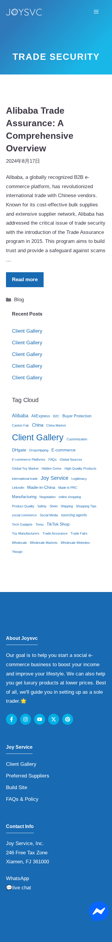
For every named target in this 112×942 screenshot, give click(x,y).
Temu (40, 524)
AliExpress (40, 416)
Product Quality (23, 506)
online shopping (70, 497)
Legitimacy (79, 478)
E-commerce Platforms (28, 459)
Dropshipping (38, 450)
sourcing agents (74, 515)
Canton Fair (20, 425)
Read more (25, 279)
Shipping (67, 506)
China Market (56, 425)
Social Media (49, 515)
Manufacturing (24, 496)
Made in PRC (67, 487)
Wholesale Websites (75, 542)
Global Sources (71, 459)
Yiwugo (17, 551)
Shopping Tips (86, 506)
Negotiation (47, 497)
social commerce (24, 515)
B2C (56, 416)
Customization (77, 439)
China (37, 425)
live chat (21, 888)
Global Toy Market (25, 468)
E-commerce (63, 450)
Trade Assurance (54, 533)
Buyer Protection (76, 416)
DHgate (19, 450)
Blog (19, 299)
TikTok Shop (58, 524)
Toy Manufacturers (25, 533)
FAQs (52, 459)
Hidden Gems (52, 468)
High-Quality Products (80, 468)
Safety (42, 506)
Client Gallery (27, 331)
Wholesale (19, 542)
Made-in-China (41, 487)
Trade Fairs (79, 533)
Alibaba (20, 415)
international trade (25, 478)
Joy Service (54, 478)
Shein (54, 506)
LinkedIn (18, 487)
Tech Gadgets (22, 524)
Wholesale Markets (44, 542)
